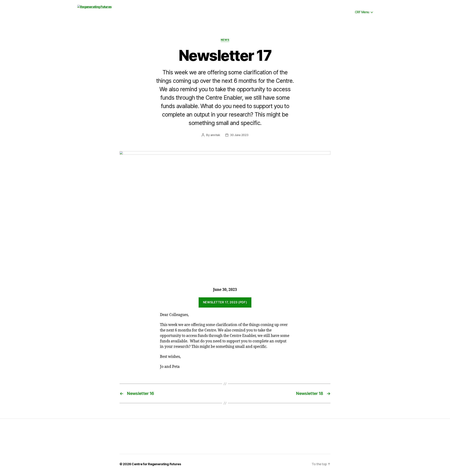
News (225, 39)
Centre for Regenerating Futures (156, 464)
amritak (215, 135)
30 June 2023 (239, 135)
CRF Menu (362, 12)
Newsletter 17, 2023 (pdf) (225, 302)
